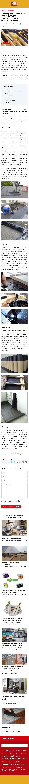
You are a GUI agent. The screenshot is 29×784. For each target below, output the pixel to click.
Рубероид (12, 96)
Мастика (11, 98)
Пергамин (12, 100)
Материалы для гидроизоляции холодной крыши (12, 91)
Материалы (6, 42)
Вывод (8, 102)
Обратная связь (8, 738)
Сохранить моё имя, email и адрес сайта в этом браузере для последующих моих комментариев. (15, 501)
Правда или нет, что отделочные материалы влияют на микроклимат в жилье (14, 698)
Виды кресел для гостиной (11, 538)
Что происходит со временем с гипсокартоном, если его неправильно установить (12, 668)
